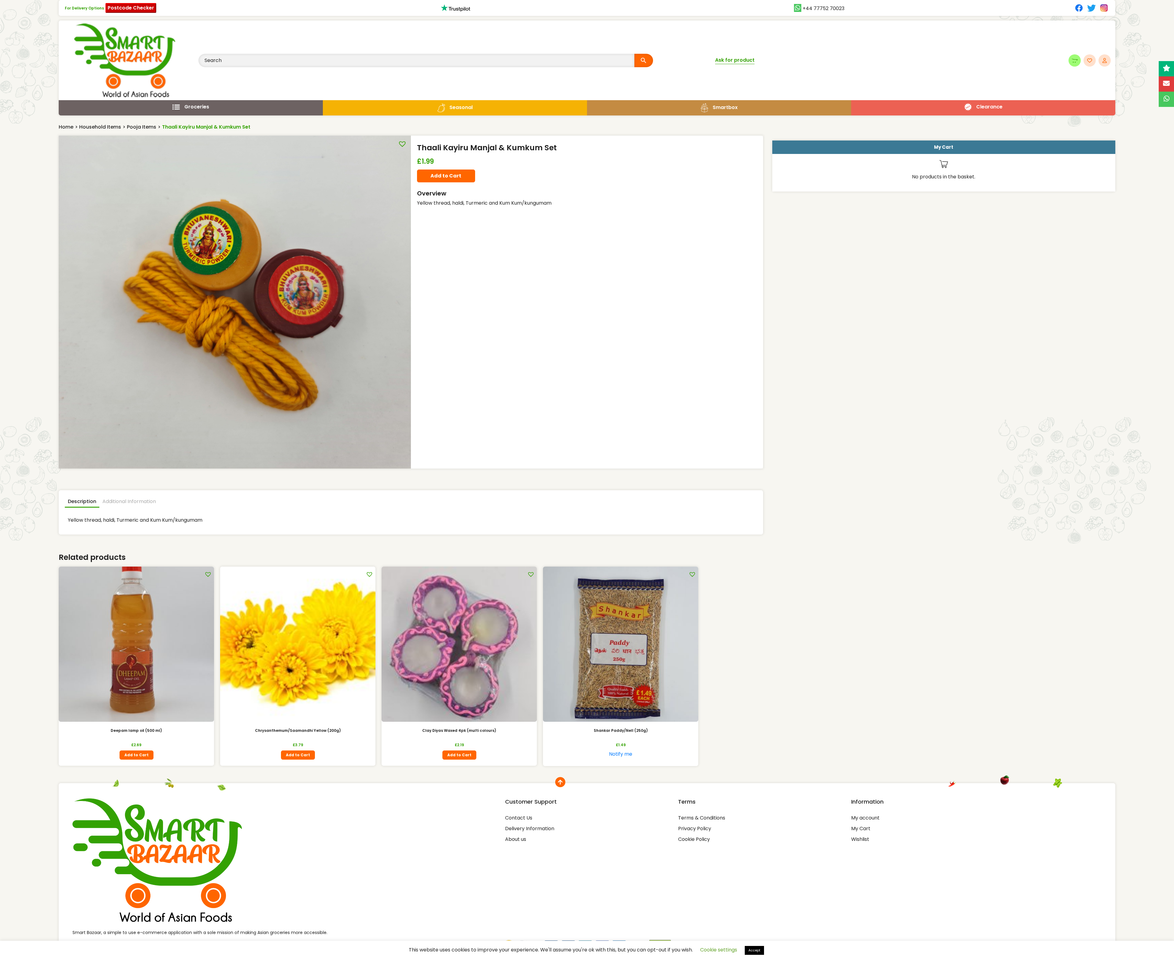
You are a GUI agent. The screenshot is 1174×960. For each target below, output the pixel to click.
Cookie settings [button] (718, 949)
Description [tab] (82, 501)
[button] (401, 142)
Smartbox (725, 107)
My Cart (860, 828)
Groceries (196, 106)
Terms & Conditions (701, 817)
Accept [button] (754, 950)
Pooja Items (141, 126)
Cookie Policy (694, 839)
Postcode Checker (131, 7)
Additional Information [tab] (129, 501)
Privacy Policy (694, 828)
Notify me (620, 753)
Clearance (989, 106)
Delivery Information (529, 828)
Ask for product (735, 60)
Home (66, 126)
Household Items (100, 126)
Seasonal (461, 107)
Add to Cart (445, 175)
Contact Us (518, 817)
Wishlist (860, 839)
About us (515, 839)
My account (865, 817)
